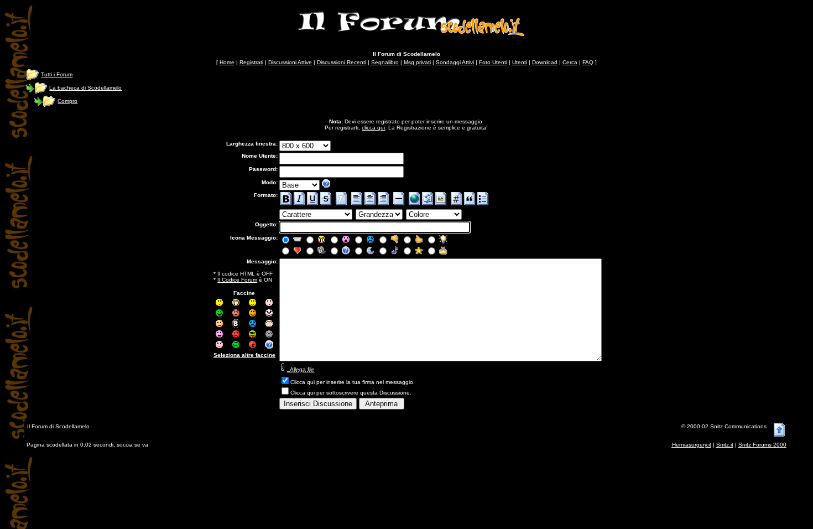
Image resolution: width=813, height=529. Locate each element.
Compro (67, 101)
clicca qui (373, 128)
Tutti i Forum (56, 74)
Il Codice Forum (237, 280)
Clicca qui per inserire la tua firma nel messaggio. (352, 382)
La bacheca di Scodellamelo (85, 88)
